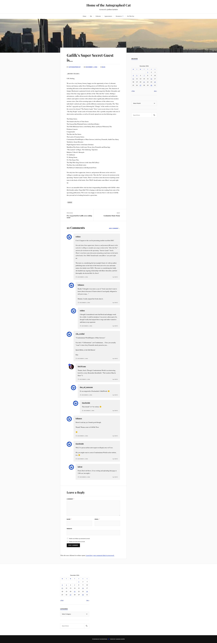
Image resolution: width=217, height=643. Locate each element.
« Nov (133, 91)
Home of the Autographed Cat (108, 5)
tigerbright (86, 403)
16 (151, 79)
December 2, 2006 (85, 477)
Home (84, 16)
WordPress (103, 639)
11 (133, 79)
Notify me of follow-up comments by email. (79, 538)
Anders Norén (120, 639)
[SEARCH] (154, 115)
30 (151, 85)
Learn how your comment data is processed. (100, 555)
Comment (70, 499)
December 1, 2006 (91, 67)
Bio (91, 16)
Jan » (155, 91)
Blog (103, 67)
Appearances (108, 16)
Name (69, 519)
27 (140, 85)
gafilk (70, 202)
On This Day (130, 16)
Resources (119, 16)
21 (144, 82)
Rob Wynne (82, 366)
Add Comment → (114, 228)
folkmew (81, 285)
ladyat (80, 467)
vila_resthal (80, 334)
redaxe (78, 236)
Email (97, 519)
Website (69, 528)
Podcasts (98, 16)
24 (155, 82)
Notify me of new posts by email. (77, 541)
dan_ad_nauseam (86, 387)
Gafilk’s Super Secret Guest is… (90, 57)
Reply (116, 277)
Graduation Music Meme (112, 216)
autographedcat (75, 67)
